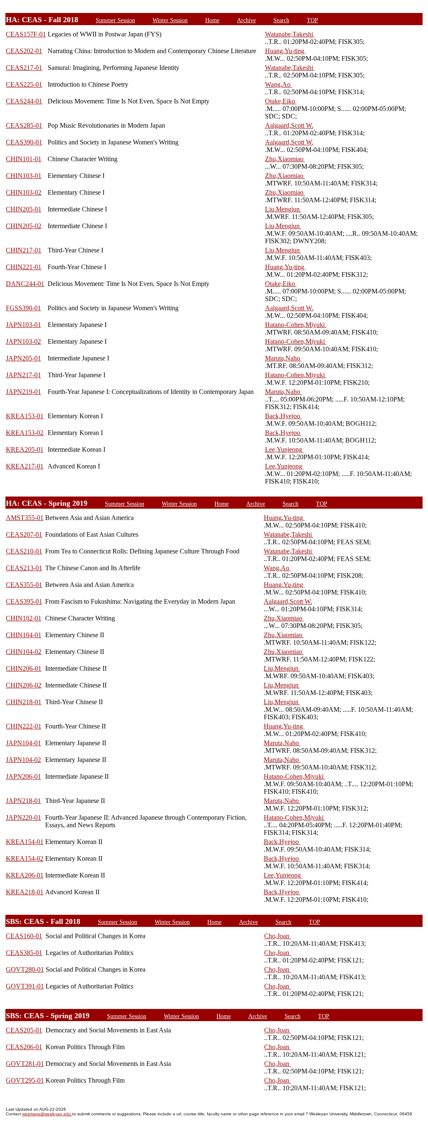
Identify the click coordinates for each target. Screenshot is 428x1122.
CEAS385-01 (24, 952)
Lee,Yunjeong (284, 449)
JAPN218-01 (23, 800)
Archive (246, 20)
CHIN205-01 (23, 209)
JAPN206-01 (23, 776)
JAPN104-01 (23, 742)
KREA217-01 (24, 466)
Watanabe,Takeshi (290, 34)
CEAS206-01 (24, 1046)
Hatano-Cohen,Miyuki (295, 324)
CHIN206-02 (23, 685)
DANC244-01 (25, 283)
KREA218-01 (24, 892)
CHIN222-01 (23, 726)
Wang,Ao (278, 84)
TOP (312, 20)
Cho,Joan (277, 935)
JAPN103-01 (23, 324)
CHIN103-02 (23, 192)
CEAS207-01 (24, 534)
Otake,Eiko (281, 101)
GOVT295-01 (25, 1080)
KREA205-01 (24, 449)
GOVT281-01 (25, 1063)
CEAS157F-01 (26, 34)
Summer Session (115, 20)
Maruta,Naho (283, 358)
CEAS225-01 (24, 84)
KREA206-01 (24, 875)
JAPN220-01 (23, 817)
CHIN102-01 (23, 618)
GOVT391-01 (25, 986)
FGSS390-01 (23, 307)
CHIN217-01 (23, 250)
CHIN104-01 (23, 634)
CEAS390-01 (24, 142)
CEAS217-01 (24, 67)
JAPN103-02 (23, 341)
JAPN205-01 (23, 358)
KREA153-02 (24, 432)
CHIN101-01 (23, 158)
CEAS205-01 (24, 1030)
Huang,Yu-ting (285, 50)
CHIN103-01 (23, 175)
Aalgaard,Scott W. (289, 125)
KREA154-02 (24, 858)
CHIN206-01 (23, 668)
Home (212, 20)
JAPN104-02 (23, 759)
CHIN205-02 (23, 225)
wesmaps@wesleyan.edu (47, 1114)
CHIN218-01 (23, 701)
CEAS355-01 (24, 584)
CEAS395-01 (24, 601)
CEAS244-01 (24, 101)
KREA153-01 (24, 415)
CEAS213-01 (24, 567)
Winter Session (170, 20)
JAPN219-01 (23, 391)
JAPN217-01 (23, 374)
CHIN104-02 (23, 651)
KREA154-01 (24, 841)
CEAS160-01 (24, 935)
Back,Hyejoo (283, 415)
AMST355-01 (24, 517)
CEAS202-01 (24, 50)
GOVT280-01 (25, 969)
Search (281, 20)
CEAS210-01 (24, 551)
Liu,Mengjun (283, 209)
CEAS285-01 (24, 125)
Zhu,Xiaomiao (285, 158)
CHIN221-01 (23, 266)
